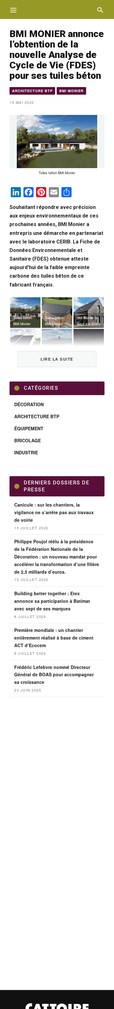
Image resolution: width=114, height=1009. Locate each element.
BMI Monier (71, 90)
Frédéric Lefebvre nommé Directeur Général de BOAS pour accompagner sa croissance (54, 674)
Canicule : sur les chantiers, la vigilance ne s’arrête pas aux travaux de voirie (54, 512)
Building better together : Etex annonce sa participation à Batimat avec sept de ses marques (52, 601)
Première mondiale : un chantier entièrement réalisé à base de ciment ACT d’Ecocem (53, 637)
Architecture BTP (32, 90)
